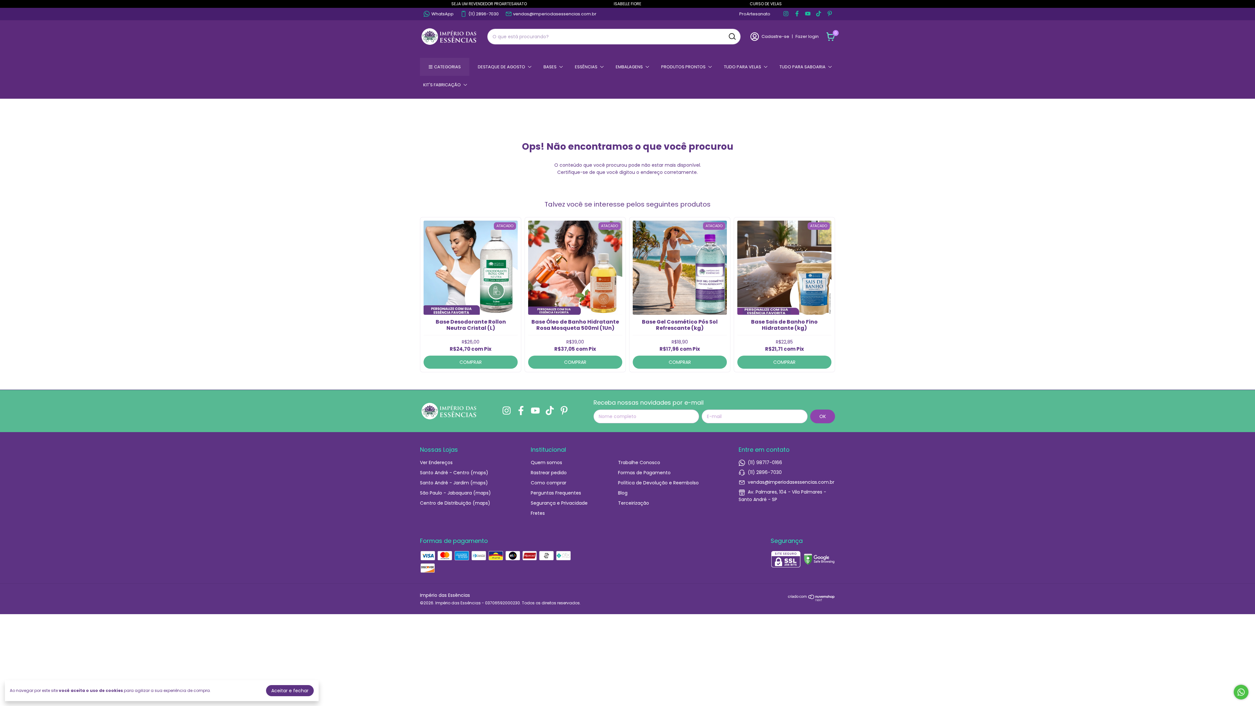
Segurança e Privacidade (559, 503)
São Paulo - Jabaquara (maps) (455, 493)
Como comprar (548, 482)
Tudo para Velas (742, 67)
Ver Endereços (436, 462)
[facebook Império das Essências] (797, 14)
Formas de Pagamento (644, 472)
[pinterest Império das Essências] (829, 14)
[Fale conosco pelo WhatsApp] (1241, 692)
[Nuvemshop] (811, 600)
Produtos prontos (683, 67)
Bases (550, 67)
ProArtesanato (754, 14)
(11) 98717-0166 (765, 462)
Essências (586, 67)
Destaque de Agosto (501, 67)
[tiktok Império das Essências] (818, 14)
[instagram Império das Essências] (785, 14)
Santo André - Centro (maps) (454, 472)
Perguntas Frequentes (556, 493)
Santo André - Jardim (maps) (454, 482)
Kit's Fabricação (442, 85)
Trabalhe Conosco (639, 462)
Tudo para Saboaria (802, 67)
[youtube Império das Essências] (807, 14)
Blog (623, 493)
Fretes (538, 513)
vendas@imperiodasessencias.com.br (554, 14)
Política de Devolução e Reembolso (658, 482)
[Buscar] (731, 36)
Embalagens (629, 67)
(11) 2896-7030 (483, 14)
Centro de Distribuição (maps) (455, 503)
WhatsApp (442, 14)
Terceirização (633, 503)
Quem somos (546, 462)
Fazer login (807, 36)
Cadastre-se (775, 36)
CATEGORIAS (447, 67)
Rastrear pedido (549, 472)
